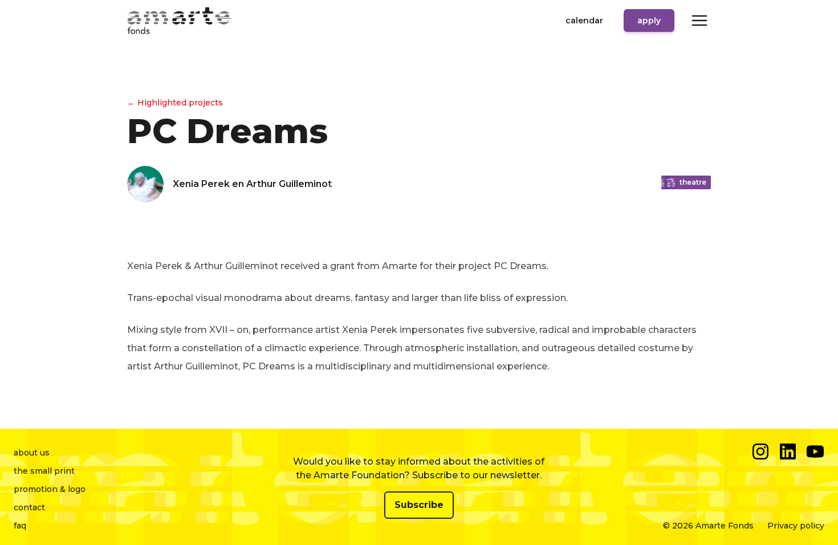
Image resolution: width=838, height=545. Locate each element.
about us (32, 453)
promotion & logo (50, 489)
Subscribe (419, 504)
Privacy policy (795, 525)
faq (20, 525)
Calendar (584, 20)
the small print (44, 471)
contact (29, 507)
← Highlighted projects (175, 102)
